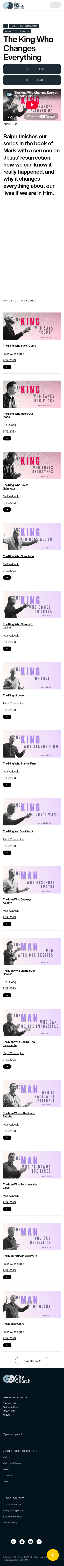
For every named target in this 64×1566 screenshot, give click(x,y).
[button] (53, 1555)
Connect (7, 1475)
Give (5, 1481)
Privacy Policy (10, 1522)
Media (6, 1469)
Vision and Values (12, 1463)
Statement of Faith (12, 1516)
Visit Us (7, 1457)
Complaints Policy (12, 1504)
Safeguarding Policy (13, 1510)
